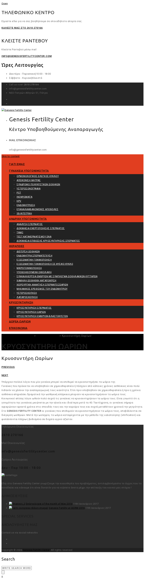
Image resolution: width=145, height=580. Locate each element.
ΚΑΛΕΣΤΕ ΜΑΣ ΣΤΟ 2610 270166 (22, 27)
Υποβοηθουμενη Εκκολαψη (34, 272)
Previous (8, 367)
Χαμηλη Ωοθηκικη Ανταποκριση (36, 280)
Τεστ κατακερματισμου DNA (34, 236)
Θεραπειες (16, 246)
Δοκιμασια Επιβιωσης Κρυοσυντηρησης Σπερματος (48, 240)
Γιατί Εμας (17, 164)
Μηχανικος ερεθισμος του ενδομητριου (42, 289)
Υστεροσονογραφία (28, 188)
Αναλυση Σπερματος (30, 224)
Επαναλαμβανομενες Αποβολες (37, 209)
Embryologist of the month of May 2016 (49, 503)
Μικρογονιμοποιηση (29, 268)
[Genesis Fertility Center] (17, 110)
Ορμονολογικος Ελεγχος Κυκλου (38, 176)
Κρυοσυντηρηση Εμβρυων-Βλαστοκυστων (42, 316)
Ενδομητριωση (26, 205)
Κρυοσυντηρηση (21, 302)
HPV (19, 201)
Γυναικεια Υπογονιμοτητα (29, 170)
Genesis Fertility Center (36, 550)
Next (5, 375)
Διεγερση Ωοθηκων (28, 251)
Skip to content (11, 156)
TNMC (20, 232)
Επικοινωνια (18, 328)
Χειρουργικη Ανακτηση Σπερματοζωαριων (42, 284)
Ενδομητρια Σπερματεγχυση (34, 255)
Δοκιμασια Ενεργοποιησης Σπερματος (41, 228)
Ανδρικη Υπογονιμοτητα (28, 218)
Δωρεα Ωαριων (20, 321)
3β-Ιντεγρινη (24, 213)
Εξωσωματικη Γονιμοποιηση (34, 260)
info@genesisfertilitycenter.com (27, 56)
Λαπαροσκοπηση (27, 297)
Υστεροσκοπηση (27, 293)
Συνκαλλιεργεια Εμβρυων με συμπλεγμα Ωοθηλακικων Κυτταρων (57, 276)
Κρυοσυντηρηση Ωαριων (31, 312)
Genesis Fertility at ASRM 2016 (67, 508)
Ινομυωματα (24, 197)
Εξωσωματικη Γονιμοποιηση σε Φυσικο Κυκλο (45, 264)
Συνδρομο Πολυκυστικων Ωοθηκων (38, 184)
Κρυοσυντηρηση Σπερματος (34, 308)
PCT (19, 192)
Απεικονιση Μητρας (29, 180)
